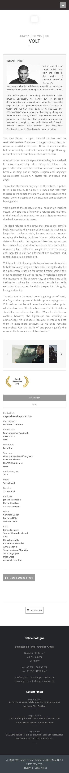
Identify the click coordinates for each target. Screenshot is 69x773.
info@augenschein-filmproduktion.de (34, 677)
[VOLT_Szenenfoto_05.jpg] (28, 354)
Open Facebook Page (21, 577)
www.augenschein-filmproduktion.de (34, 681)
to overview (36, 610)
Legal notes (41, 767)
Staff (34, 404)
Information (34, 397)
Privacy (26, 767)
